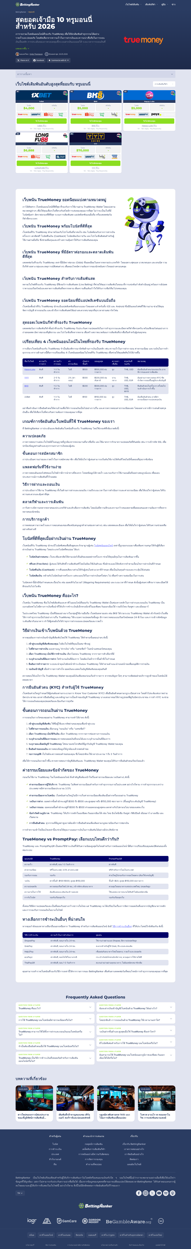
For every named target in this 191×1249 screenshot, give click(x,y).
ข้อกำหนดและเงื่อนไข (136, 1245)
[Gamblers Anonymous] (46, 1221)
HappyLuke (29, 369)
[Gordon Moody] (91, 1221)
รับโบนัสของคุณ (42, 121)
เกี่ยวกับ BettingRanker (134, 1144)
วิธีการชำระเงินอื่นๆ (122, 926)
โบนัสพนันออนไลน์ (103, 545)
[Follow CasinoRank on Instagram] (145, 1193)
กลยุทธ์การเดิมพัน (94, 1144)
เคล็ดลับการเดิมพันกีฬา (93, 1149)
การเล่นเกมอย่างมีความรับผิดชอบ (78, 1245)
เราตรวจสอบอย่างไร (134, 1149)
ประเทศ (55, 1154)
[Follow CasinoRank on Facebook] (139, 1193)
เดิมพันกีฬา (150, 4)
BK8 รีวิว (95, 125)
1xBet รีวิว (41, 125)
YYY (26, 377)
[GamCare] (67, 1221)
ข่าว (173, 4)
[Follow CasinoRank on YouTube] (159, 1193)
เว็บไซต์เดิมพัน (132, 4)
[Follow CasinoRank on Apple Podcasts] (172, 1193)
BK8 (26, 386)
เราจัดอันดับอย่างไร (134, 1154)
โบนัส (55, 1144)
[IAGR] (32, 1221)
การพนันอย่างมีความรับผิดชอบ (93, 1154)
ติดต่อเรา (134, 1159)
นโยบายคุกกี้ (30, 1245)
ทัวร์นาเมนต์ (55, 1159)
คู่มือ (163, 4)
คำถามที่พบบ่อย (94, 1164)
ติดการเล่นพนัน (51, 1245)
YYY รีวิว (95, 167)
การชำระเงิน (55, 1149)
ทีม (55, 1164)
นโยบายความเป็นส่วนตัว (109, 1245)
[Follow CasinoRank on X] (152, 1193)
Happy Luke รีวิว (149, 125)
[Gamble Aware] (129, 1221)
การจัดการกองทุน (94, 1159)
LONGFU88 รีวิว (42, 167)
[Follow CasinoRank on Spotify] (166, 1193)
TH (18, 1193)
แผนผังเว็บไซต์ (134, 1164)
